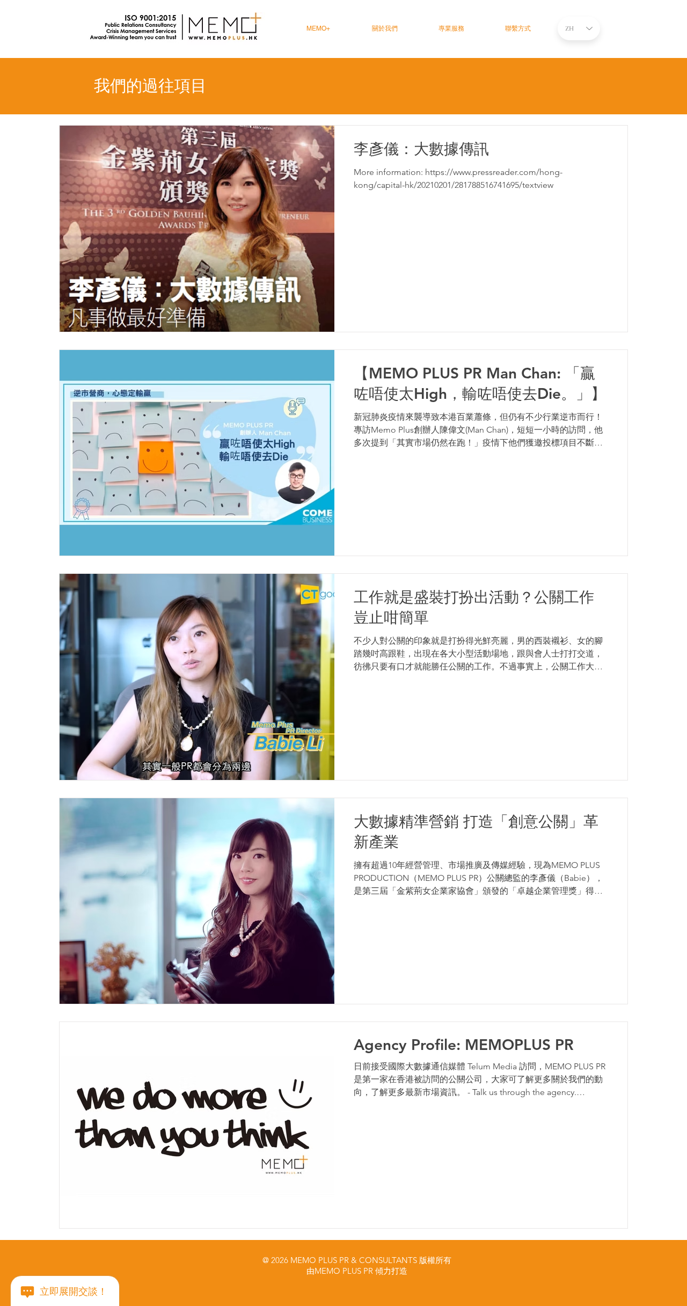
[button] (451, 28)
